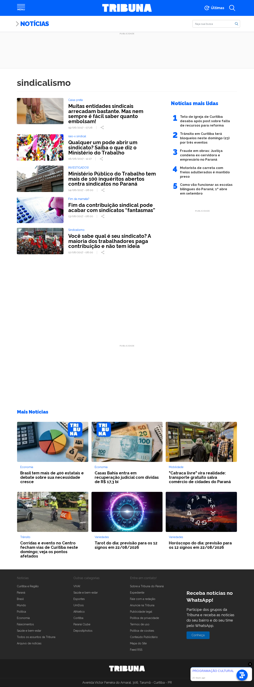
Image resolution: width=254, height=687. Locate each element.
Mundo (21, 605)
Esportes (79, 599)
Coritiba (78, 618)
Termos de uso (139, 624)
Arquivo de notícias (29, 643)
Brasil (20, 599)
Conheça (198, 635)
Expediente (137, 592)
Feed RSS (136, 649)
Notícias (34, 23)
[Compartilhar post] (102, 128)
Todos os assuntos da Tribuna (36, 637)
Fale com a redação (142, 599)
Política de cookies (142, 630)
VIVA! (76, 586)
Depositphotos (82, 630)
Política (21, 611)
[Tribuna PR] (127, 669)
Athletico (79, 611)
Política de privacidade (144, 618)
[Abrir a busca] (232, 8)
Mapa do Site (138, 643)
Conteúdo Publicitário (144, 637)
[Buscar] (236, 23)
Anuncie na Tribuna (142, 605)
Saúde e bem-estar (29, 630)
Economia (23, 618)
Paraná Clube (81, 624)
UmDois (78, 605)
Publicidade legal (141, 611)
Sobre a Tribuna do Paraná (147, 586)
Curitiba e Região (28, 586)
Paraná (21, 592)
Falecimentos (25, 624)
